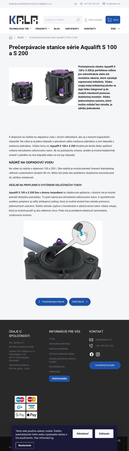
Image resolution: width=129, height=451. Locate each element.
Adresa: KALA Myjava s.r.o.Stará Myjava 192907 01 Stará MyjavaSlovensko (22, 356)
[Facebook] (91, 353)
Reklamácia (54, 371)
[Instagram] (97, 353)
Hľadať (78, 20)
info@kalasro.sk (103, 339)
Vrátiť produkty (59, 378)
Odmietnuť (83, 433)
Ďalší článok (78, 301)
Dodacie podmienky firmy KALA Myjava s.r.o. (30, 4)
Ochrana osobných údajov (62, 353)
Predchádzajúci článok (53, 301)
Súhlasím (104, 433)
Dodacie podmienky (58, 348)
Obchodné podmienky (59, 343)
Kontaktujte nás (57, 366)
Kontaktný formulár (105, 365)
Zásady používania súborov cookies (62, 360)
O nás (52, 339)
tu (52, 437)
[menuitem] (20, 28)
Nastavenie (24, 445)
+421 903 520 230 (104, 345)
